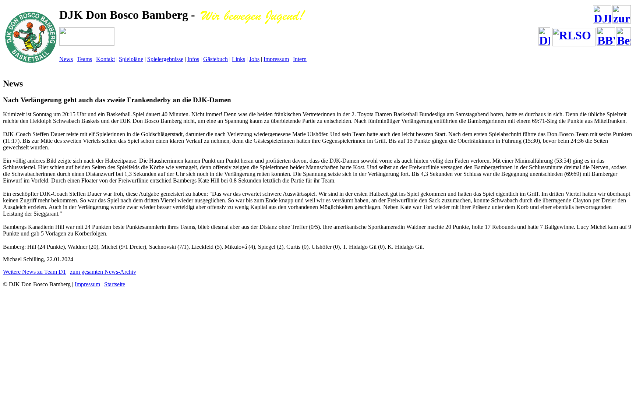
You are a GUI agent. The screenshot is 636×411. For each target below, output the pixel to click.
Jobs (254, 59)
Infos (193, 59)
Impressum (276, 59)
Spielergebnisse (165, 59)
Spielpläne (131, 59)
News (66, 59)
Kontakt (105, 59)
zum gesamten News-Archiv (103, 272)
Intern (300, 59)
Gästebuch (215, 59)
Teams (84, 59)
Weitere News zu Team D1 (34, 272)
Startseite (114, 284)
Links (238, 59)
